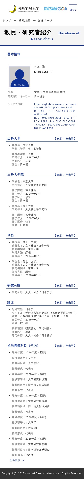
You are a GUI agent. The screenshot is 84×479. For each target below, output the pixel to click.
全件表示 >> (17, 460)
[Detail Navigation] (72, 8)
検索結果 (24, 20)
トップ (7, 20)
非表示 (69, 138)
